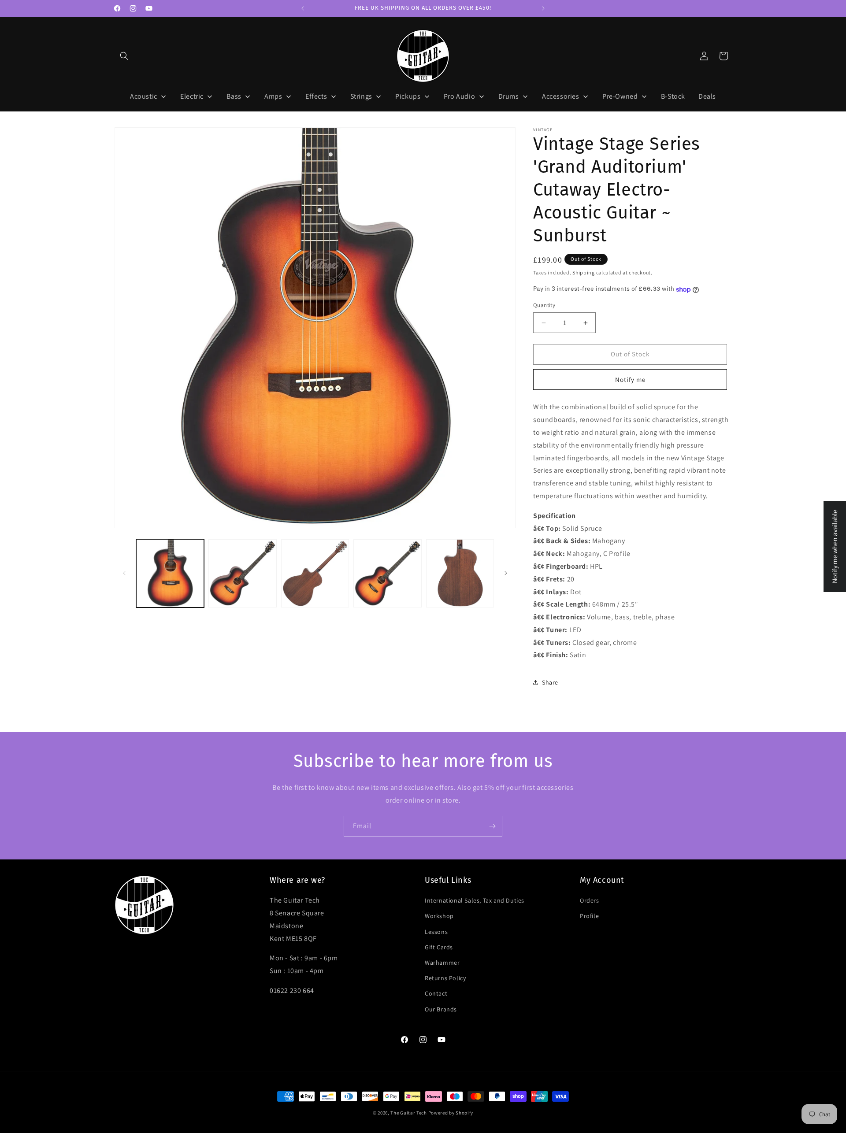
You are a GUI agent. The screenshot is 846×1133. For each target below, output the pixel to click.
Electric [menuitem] (192, 96)
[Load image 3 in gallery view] (315, 573)
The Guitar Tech (408, 1113)
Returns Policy (445, 978)
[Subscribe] (492, 826)
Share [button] (550, 682)
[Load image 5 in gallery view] (460, 573)
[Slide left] (124, 573)
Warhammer (442, 962)
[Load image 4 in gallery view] (387, 573)
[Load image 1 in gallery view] (170, 573)
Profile (589, 916)
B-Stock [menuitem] (673, 96)
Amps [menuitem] (273, 96)
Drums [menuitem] (508, 96)
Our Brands (441, 1009)
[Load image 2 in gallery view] (242, 573)
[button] (124, 56)
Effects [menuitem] (316, 96)
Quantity (544, 305)
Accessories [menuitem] (560, 96)
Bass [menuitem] (233, 96)
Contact (436, 993)
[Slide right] (506, 573)
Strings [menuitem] (361, 96)
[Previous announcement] (302, 8)
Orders (589, 900)
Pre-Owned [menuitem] (620, 96)
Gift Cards (439, 947)
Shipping (583, 272)
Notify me (630, 379)
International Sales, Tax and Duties (474, 900)
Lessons (436, 932)
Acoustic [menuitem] (143, 96)
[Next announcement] (543, 8)
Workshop (439, 916)
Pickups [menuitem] (407, 96)
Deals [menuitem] (707, 96)
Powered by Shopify (451, 1113)
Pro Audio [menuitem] (459, 96)
